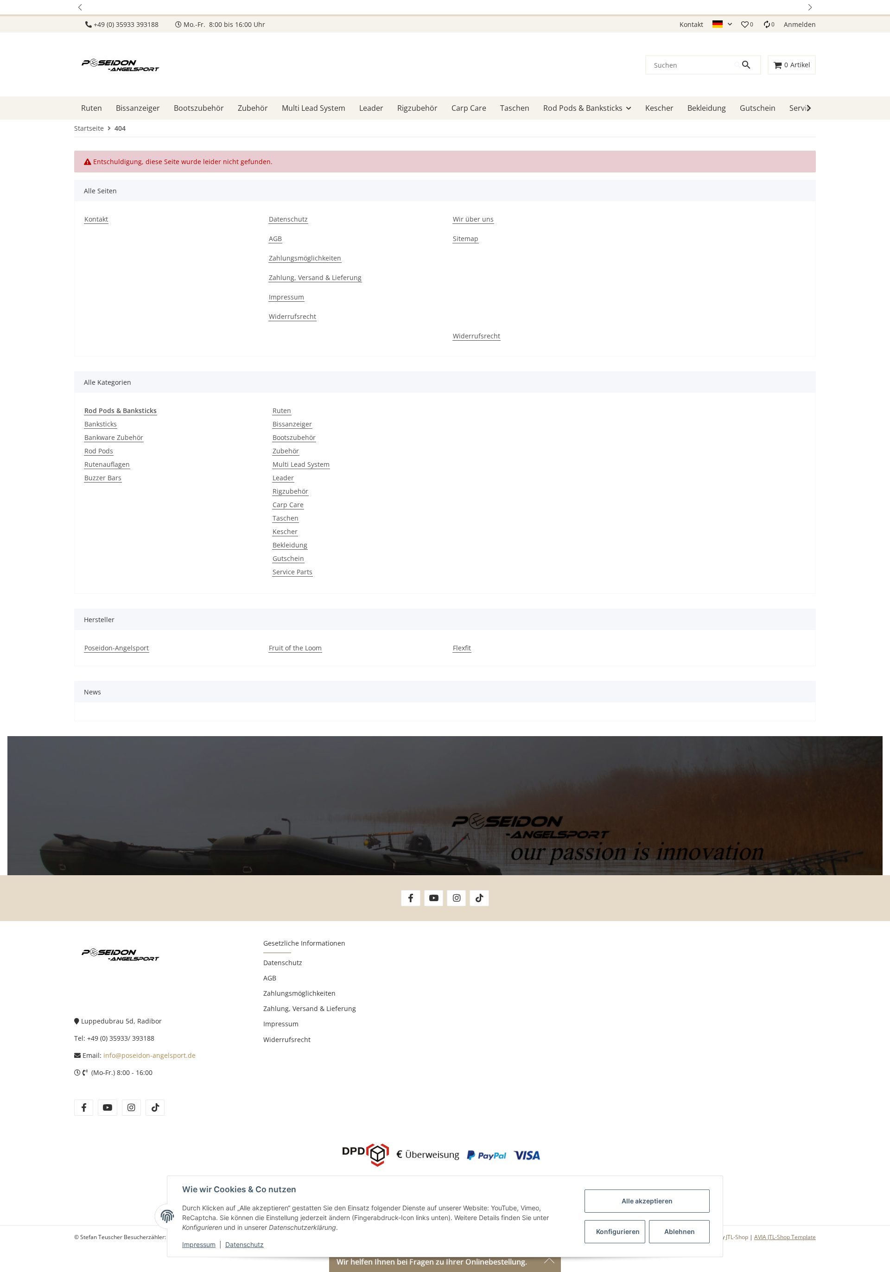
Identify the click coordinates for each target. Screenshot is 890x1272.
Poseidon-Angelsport (116, 647)
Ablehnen (679, 1231)
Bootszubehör (294, 437)
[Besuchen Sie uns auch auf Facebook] (410, 898)
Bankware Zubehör (113, 437)
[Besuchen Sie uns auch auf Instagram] (456, 898)
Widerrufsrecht (287, 1039)
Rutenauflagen (107, 464)
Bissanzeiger (292, 424)
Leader (283, 477)
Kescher (285, 531)
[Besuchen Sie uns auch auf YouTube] (433, 898)
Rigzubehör (290, 491)
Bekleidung (290, 545)
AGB (269, 977)
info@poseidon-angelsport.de (149, 1055)
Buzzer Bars (102, 477)
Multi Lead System (301, 464)
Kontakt (691, 24)
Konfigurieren (618, 1231)
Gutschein (288, 558)
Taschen (286, 518)
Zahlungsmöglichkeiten (299, 993)
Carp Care (288, 504)
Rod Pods (98, 450)
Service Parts (292, 571)
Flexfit (462, 647)
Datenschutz (244, 1244)
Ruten (282, 410)
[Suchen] (747, 64)
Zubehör (286, 450)
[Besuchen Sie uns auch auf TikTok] (479, 898)
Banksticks (100, 424)
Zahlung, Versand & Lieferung (309, 1008)
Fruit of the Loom (295, 647)
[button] (80, 7)
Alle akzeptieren (647, 1201)
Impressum (199, 1244)
